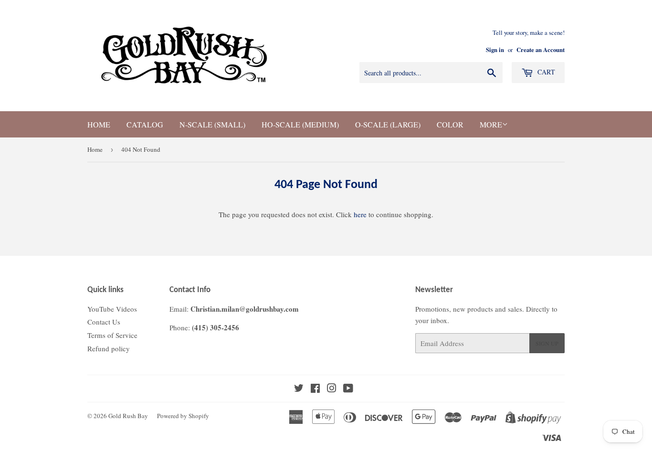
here (360, 214)
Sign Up (547, 343)
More (491, 124)
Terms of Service (112, 335)
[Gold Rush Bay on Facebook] (315, 389)
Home (98, 124)
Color (450, 124)
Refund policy (108, 348)
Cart (545, 71)
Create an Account (540, 49)
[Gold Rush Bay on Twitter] (299, 389)
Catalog (144, 124)
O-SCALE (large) (388, 124)
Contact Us (103, 321)
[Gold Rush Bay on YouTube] (348, 389)
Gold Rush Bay (128, 415)
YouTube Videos (112, 309)
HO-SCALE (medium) (300, 124)
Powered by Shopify (183, 415)
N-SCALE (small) (212, 124)
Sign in (495, 49)
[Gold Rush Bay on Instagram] (332, 389)
